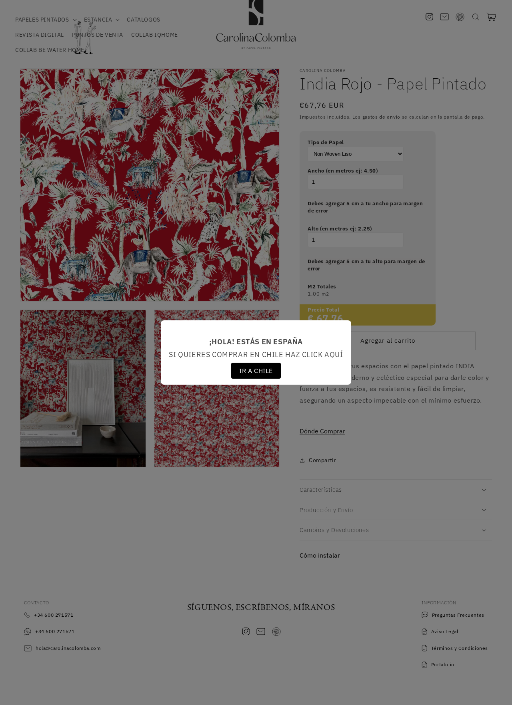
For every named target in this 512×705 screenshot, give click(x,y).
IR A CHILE (256, 371)
